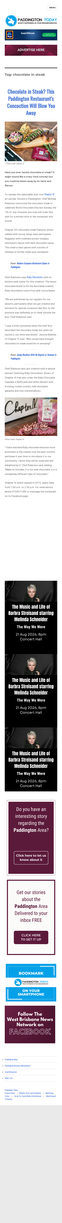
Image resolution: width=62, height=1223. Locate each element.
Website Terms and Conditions (30, 1093)
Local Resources (11, 1071)
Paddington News (11, 1059)
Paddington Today (11, 1089)
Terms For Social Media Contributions (27, 1096)
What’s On (8, 1078)
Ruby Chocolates (35, 277)
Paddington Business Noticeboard (17, 1065)
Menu (52, 7)
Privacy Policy (10, 1093)
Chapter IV (49, 194)
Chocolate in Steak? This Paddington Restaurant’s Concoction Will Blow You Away (31, 101)
